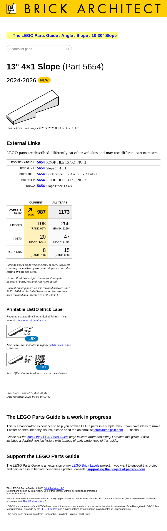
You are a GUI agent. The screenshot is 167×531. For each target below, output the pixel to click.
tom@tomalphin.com (108, 430)
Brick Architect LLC (54, 488)
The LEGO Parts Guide (35, 35)
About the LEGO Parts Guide (47, 437)
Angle (67, 35)
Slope (82, 35)
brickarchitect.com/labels (31, 320)
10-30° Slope (104, 35)
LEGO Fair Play (49, 509)
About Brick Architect (34, 501)
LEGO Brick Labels (60, 345)
